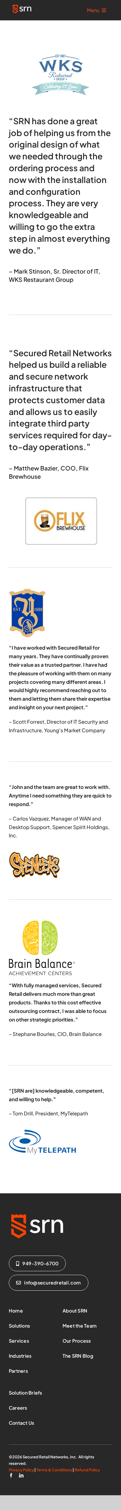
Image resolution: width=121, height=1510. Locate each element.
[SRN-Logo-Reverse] (22, 6)
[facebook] (11, 1475)
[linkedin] (21, 1475)
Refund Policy (87, 1469)
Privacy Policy (21, 1469)
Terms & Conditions (54, 1469)
